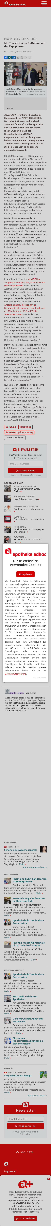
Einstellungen (39, 677)
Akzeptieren (25, 574)
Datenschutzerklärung (15, 673)
